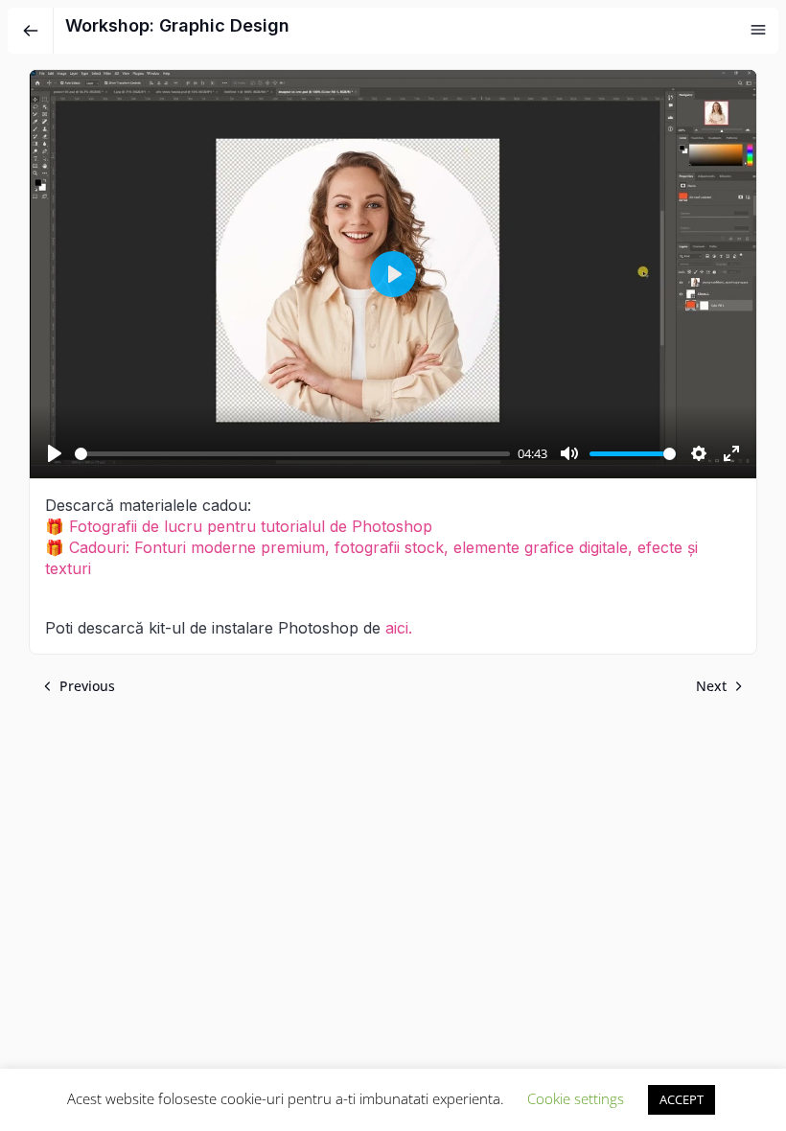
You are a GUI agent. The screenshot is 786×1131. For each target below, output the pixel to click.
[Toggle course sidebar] (758, 30)
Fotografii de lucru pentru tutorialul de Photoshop (250, 526)
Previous (87, 686)
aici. (398, 627)
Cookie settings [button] (575, 1098)
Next (711, 686)
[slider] (292, 454)
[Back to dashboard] (30, 30)
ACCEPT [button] (681, 1099)
